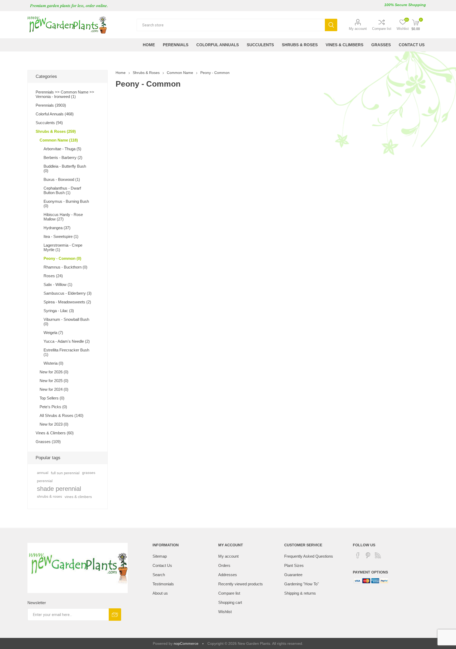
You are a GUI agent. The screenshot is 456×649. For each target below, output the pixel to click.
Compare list (381, 29)
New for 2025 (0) (54, 380)
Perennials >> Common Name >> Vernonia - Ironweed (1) (65, 94)
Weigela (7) (53, 332)
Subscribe (115, 614)
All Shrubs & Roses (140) (61, 415)
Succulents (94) (49, 122)
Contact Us (162, 565)
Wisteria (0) (53, 363)
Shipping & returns (300, 593)
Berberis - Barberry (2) (63, 157)
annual (42, 473)
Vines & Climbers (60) (55, 433)
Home (121, 72)
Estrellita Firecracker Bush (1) (66, 352)
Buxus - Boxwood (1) (62, 179)
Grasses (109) (48, 441)
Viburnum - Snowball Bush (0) (66, 321)
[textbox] (231, 25)
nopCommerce (186, 643)
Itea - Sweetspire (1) (61, 236)
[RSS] (378, 555)
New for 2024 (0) (54, 389)
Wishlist (225, 611)
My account (358, 29)
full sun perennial (65, 473)
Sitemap (160, 556)
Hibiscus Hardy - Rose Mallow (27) (63, 216)
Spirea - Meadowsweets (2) (67, 302)
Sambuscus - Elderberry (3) (68, 293)
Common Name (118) (59, 140)
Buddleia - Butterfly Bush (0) (65, 168)
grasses (88, 473)
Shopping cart (230, 602)
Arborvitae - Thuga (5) (62, 149)
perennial (45, 481)
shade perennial (59, 488)
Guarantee (293, 574)
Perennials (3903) (51, 105)
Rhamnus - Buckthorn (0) (65, 267)
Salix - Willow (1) (58, 284)
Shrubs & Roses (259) (56, 131)
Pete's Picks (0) (53, 407)
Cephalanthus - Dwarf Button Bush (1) (62, 190)
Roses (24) (53, 276)
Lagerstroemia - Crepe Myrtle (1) (63, 247)
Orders (224, 565)
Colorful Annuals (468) (55, 114)
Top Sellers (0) (52, 398)
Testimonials (163, 584)
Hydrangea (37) (57, 227)
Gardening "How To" (301, 584)
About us (160, 593)
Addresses (227, 574)
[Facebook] (358, 555)
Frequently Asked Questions (308, 556)
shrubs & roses (49, 496)
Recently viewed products (240, 584)
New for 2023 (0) (54, 424)
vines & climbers (78, 497)
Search (331, 25)
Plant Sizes (294, 565)
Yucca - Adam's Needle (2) (67, 341)
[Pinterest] (368, 555)
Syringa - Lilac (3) (59, 310)
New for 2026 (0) (54, 372)
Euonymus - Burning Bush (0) (66, 203)
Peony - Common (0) (62, 258)
